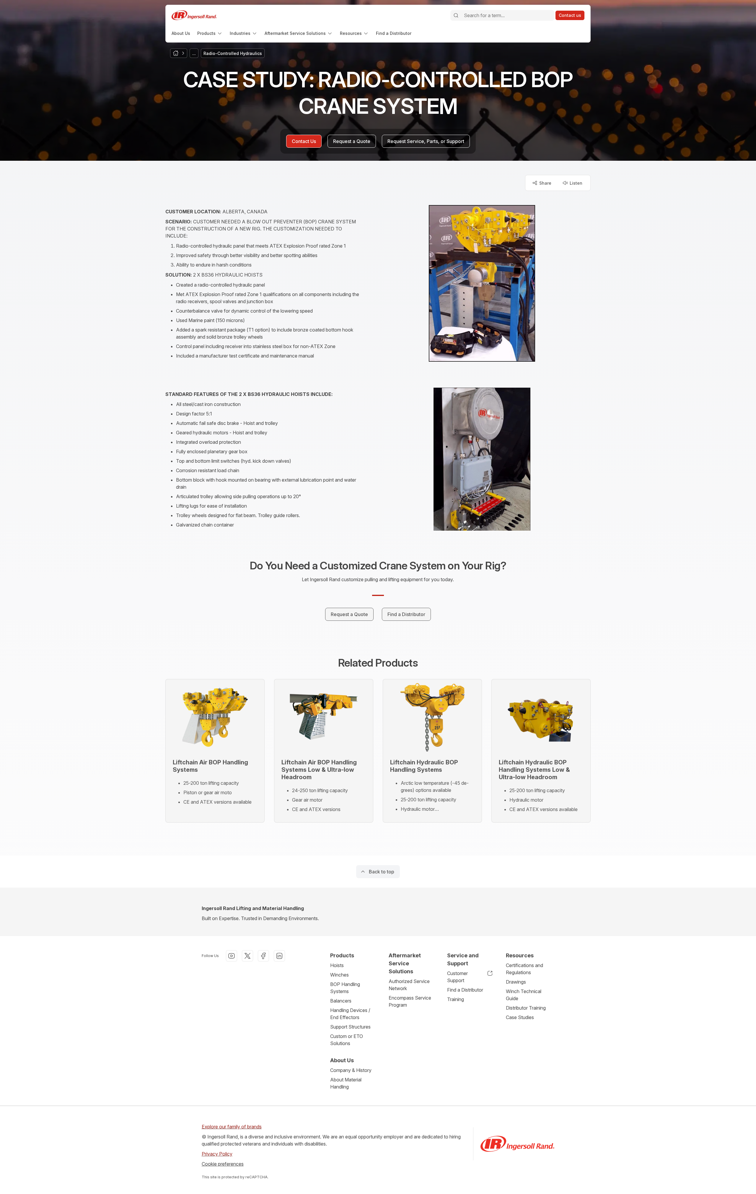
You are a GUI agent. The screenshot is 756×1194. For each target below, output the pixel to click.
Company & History (351, 1070)
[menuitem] (181, 33)
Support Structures (350, 1027)
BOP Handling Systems (345, 987)
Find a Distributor (465, 990)
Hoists (337, 965)
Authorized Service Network (409, 984)
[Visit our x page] (247, 955)
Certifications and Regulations (524, 968)
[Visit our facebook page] (263, 955)
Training (455, 999)
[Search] (456, 15)
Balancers (340, 1001)
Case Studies (520, 1017)
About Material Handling (345, 1083)
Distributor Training (526, 1008)
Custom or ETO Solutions (346, 1039)
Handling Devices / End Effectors (350, 1013)
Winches (339, 975)
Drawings (516, 982)
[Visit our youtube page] (231, 955)
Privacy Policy (217, 1154)
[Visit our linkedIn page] (279, 955)
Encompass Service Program (410, 1001)
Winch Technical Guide (523, 994)
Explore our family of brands (232, 1127)
